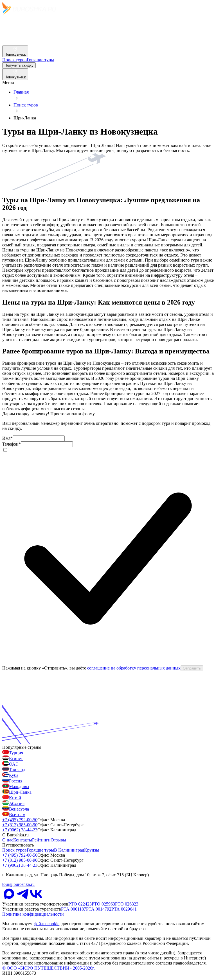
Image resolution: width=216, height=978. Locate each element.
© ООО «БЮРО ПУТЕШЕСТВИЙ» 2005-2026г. (48, 968)
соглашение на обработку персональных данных (134, 668)
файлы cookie (46, 923)
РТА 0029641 (124, 909)
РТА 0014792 (98, 909)
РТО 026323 (126, 904)
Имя (7, 438)
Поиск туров (26, 105)
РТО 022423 (80, 904)
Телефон (11, 444)
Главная (21, 92)
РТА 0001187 (73, 909)
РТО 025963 (103, 904)
